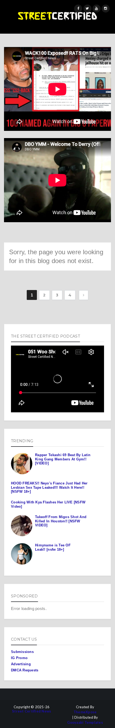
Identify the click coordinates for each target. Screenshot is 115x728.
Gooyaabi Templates (85, 723)
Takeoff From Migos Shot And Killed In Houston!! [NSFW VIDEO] (60, 521)
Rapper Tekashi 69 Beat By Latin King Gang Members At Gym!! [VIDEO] (62, 459)
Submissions (22, 652)
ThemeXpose (85, 712)
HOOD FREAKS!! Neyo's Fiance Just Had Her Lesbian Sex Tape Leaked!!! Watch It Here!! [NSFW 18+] (49, 487)
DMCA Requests (24, 670)
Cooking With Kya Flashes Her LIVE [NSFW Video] (48, 504)
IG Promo (19, 658)
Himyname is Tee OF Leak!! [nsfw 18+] (53, 547)
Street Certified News (31, 711)
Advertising (21, 664)
